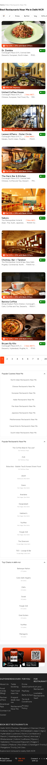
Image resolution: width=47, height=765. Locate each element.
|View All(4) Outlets (30, 136)
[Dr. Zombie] (23, 39)
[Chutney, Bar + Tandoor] (23, 248)
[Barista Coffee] (23, 290)
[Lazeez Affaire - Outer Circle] (23, 123)
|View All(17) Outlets (30, 346)
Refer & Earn (27, 695)
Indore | (17, 739)
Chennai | (34, 728)
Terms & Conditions (27, 700)
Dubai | (12, 731)
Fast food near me (15, 692)
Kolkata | (4, 731)
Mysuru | (34, 739)
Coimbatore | (34, 733)
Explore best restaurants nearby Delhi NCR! (17, 751)
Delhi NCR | (5, 728)
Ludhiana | (26, 739)
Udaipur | (4, 744)
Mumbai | (15, 728)
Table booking (14, 685)
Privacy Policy (25, 707)
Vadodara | (5, 742)
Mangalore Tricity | (9, 747)
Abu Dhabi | (23, 744)
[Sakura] (23, 207)
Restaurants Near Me (16, 707)
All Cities (21, 747)
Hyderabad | (5, 733)
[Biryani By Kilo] (23, 332)
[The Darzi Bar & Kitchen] (23, 165)
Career (3, 715)
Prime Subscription (28, 685)
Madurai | (13, 744)
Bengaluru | (25, 728)
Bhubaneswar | (7, 739)
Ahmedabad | (27, 731)
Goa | (18, 731)
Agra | (43, 731)
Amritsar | (35, 736)
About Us (4, 684)
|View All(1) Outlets (31, 220)
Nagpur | (35, 742)
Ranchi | (4, 736)
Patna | (27, 736)
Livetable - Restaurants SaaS (39, 695)
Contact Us (5, 710)
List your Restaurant (39, 687)
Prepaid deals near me (15, 699)
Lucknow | (16, 733)
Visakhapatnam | (15, 736)
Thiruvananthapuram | (20, 742)
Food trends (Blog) (3, 690)
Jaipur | (36, 731)
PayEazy (25, 691)
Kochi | (25, 733)
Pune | (42, 728)
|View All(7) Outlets (30, 95)
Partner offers (3, 698)
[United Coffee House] (23, 81)
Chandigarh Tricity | (38, 744)
